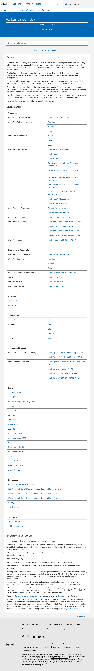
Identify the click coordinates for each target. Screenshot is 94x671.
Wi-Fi (50, 324)
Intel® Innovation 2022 (17, 451)
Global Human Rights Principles (69, 661)
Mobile (51, 126)
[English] (58, 4)
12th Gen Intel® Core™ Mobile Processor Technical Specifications (34, 493)
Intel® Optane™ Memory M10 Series (62, 369)
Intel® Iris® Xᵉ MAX (55, 277)
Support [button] (29, 4)
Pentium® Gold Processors (58, 208)
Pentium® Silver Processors (59, 212)
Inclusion (48, 629)
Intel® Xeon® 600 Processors (59, 149)
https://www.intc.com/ (70, 608)
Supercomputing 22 (16, 447)
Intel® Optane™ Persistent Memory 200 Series (67, 352)
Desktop (51, 122)
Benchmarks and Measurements (21, 484)
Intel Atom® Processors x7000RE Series (64, 222)
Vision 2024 (13, 424)
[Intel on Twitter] (28, 637)
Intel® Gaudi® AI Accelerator (59, 254)
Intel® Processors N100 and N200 (62, 240)
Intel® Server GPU (55, 282)
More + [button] (39, 4)
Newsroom (58, 624)
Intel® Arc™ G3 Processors (58, 117)
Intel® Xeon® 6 (54, 158)
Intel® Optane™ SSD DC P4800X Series (64, 378)
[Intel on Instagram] (45, 637)
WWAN (51, 333)
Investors (68, 624)
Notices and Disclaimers (29, 659)
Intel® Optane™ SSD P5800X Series (62, 373)
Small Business (14, 522)
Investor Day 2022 (15, 465)
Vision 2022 (13, 461)
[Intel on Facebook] (23, 637)
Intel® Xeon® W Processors (59, 203)
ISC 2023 (12, 442)
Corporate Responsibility (32, 629)
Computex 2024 (14, 420)
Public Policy (59, 629)
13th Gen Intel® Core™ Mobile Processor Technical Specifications (34, 489)
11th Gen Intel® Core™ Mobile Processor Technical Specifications (34, 498)
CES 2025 (12, 411)
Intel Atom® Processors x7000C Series (64, 231)
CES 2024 (12, 429)
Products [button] (16, 4)
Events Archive (14, 470)
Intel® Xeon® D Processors (58, 199)
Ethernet (51, 320)
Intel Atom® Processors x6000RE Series (64, 235)
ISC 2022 (12, 456)
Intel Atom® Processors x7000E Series (63, 226)
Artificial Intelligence (16, 526)
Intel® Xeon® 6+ (54, 154)
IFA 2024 (11, 415)
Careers (77, 624)
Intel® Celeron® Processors (59, 217)
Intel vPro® (12, 305)
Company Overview (30, 624)
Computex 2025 (14, 406)
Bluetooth (52, 329)
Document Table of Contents (46, 50)
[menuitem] (5, 10)
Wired (50, 338)
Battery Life (13, 502)
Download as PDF (46, 24)
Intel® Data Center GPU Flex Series (62, 272)
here (13, 101)
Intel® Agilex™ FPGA (56, 286)
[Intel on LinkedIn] (34, 637)
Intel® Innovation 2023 (17, 438)
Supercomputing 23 (16, 433)
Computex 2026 (14, 392)
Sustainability (13, 507)
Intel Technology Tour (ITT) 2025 (21, 401)
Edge (50, 131)
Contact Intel (46, 624)
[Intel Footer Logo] (10, 644)
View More (45, 30)
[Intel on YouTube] (39, 637)
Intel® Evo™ (12, 301)
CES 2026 (12, 397)
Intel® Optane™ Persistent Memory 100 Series (67, 357)
